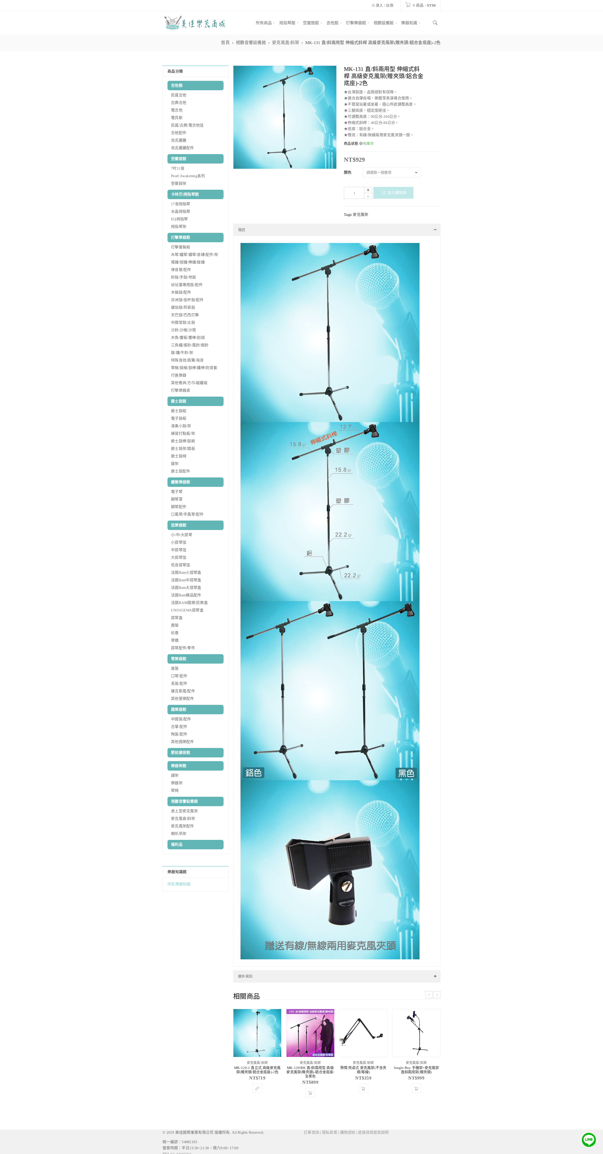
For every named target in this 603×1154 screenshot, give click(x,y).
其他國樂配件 (182, 742)
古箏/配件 (179, 727)
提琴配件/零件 (183, 648)
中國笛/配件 (181, 719)
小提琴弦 (178, 542)
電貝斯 (177, 118)
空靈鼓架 (178, 183)
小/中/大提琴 (181, 535)
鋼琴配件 (178, 507)
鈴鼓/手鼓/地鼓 (183, 277)
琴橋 (175, 640)
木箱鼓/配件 (181, 292)
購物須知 (347, 1128)
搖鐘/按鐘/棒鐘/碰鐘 (188, 262)
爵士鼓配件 (180, 471)
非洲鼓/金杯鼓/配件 (187, 300)
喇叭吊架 (178, 834)
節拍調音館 (180, 753)
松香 (175, 633)
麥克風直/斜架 (285, 42)
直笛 (175, 668)
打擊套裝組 (180, 247)
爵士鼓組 (178, 411)
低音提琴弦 (180, 565)
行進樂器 (178, 375)
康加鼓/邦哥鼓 (183, 307)
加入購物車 (396, 193)
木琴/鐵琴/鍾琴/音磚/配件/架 (194, 255)
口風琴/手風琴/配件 (187, 514)
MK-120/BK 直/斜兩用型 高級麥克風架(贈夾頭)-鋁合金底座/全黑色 (310, 1067)
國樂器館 (178, 709)
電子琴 (177, 492)
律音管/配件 (181, 270)
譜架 (175, 775)
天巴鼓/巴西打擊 (185, 315)
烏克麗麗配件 (182, 148)
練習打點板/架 (183, 433)
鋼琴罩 (177, 499)
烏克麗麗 (178, 140)
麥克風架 (360, 215)
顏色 (348, 172)
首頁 (225, 42)
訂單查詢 (311, 1128)
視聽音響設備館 (251, 42)
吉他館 (177, 85)
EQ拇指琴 (179, 219)
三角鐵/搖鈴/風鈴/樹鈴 (189, 345)
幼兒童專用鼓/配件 (187, 285)
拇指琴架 (178, 227)
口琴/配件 (179, 676)
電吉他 (177, 110)
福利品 (177, 844)
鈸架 (175, 464)
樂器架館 (178, 766)
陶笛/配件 (179, 734)
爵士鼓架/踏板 (183, 449)
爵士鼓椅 (178, 456)
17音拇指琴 (180, 204)
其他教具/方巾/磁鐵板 (189, 383)
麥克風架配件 (182, 826)
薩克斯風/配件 (183, 691)
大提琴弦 (178, 557)
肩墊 (175, 625)
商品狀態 (351, 143)
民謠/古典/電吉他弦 (187, 125)
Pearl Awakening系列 (188, 176)
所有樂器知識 (179, 884)
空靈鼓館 (178, 159)
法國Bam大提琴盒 (186, 588)
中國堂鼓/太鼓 (183, 322)
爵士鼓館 (178, 401)
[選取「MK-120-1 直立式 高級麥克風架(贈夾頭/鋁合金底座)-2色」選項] (257, 1083)
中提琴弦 (178, 550)
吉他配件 (178, 133)
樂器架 (177, 783)
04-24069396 (181, 1149)
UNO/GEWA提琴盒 (187, 610)
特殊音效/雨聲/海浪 (187, 360)
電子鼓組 (178, 418)
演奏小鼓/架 (181, 426)
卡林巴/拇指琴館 (185, 194)
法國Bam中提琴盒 (186, 580)
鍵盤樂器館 (180, 482)
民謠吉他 (178, 95)
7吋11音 (177, 168)
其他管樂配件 (182, 699)
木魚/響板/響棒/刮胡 (188, 338)
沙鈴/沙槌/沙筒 (183, 330)
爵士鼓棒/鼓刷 (183, 441)
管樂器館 (178, 659)
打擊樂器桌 (180, 390)
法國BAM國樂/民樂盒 (189, 603)
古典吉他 (178, 103)
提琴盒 (177, 618)
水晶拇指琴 (180, 211)
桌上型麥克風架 (184, 811)
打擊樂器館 (180, 237)
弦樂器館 (178, 525)
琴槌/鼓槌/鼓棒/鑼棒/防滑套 (194, 368)
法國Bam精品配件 (186, 595)
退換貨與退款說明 (373, 1128)
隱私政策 (329, 1128)
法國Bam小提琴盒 (186, 573)
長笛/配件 (179, 684)
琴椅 (175, 790)
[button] (310, 1087)
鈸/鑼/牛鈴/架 (182, 353)
